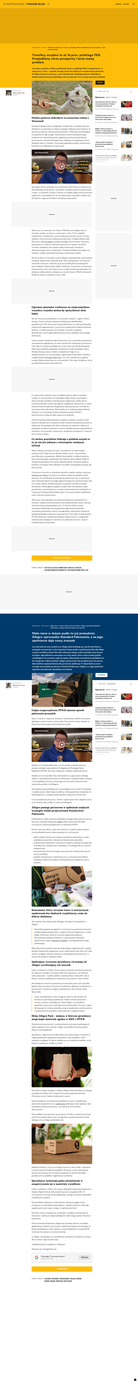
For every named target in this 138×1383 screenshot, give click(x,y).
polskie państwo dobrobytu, (55, 570)
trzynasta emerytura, (76, 570)
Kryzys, (79, 567)
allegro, (47, 1278)
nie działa (48, 242)
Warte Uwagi (111, 97)
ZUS (86, 570)
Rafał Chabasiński (112, 122)
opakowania (60, 1104)
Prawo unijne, (49, 1281)
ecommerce (101, 675)
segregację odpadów (60, 941)
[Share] (131, 91)
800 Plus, (55, 567)
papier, (79, 1278)
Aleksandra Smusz (112, 136)
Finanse (100, 82)
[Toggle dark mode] (48, 4)
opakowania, (64, 1278)
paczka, (73, 1278)
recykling (68, 1281)
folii (77, 1202)
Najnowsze (100, 97)
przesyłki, (60, 1281)
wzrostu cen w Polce (40, 475)
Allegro (60, 822)
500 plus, (47, 567)
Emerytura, (63, 567)
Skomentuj (103, 91)
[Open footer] (135, 1380)
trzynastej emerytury (53, 357)
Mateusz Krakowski (112, 109)
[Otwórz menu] (133, 4)
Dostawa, (55, 1278)
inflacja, (72, 567)
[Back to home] (13, 4)
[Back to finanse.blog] (35, 4)
